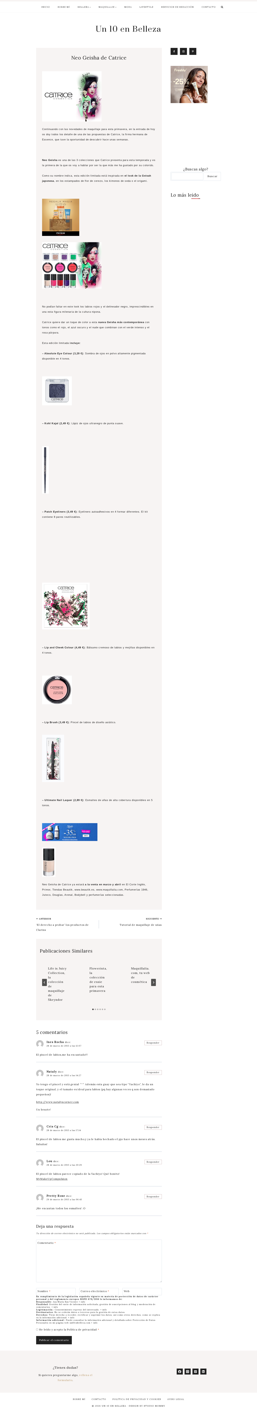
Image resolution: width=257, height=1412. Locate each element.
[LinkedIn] (203, 1372)
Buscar (212, 176)
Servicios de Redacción (177, 7)
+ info (82, 1301)
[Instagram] (188, 1372)
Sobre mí (64, 7)
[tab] (93, 1009)
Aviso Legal (175, 1399)
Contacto (209, 7)
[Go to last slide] (44, 982)
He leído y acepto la (69, 1329)
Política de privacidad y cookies (136, 1399)
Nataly (52, 1071)
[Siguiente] (153, 982)
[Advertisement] (99, 555)
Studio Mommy (154, 1406)
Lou (49, 1161)
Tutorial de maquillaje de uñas (141, 922)
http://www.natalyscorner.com (57, 1102)
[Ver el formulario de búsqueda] (222, 7)
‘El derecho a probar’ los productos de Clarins (62, 924)
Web (127, 1291)
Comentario (46, 1243)
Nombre (44, 1291)
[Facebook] (180, 1372)
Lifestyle (146, 7)
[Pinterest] (195, 1372)
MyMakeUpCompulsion (52, 1179)
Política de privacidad (82, 1329)
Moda (128, 7)
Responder (153, 1042)
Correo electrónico (95, 1291)
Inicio (45, 7)
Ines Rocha (55, 1042)
